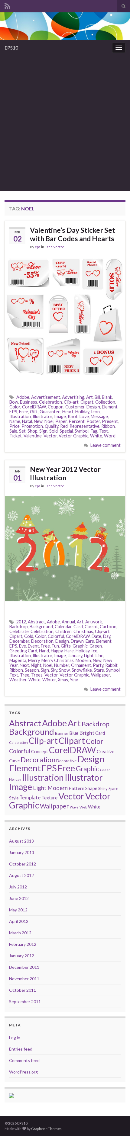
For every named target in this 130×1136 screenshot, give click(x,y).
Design (93, 406)
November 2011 (24, 978)
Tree (24, 674)
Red (64, 426)
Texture (49, 797)
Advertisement (45, 397)
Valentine (33, 435)
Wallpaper (100, 674)
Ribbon (108, 426)
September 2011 (25, 1001)
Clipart (86, 402)
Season (32, 670)
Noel (49, 421)
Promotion (32, 426)
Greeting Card (23, 650)
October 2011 (22, 990)
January (75, 655)
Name (14, 421)
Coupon (55, 406)
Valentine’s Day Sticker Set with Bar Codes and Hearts (72, 234)
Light (89, 655)
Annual (68, 621)
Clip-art (71, 402)
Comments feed (24, 1060)
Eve (22, 645)
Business (28, 402)
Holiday (82, 411)
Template (30, 797)
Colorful (56, 636)
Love (84, 416)
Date (96, 636)
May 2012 (18, 909)
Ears (90, 641)
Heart (67, 411)
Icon (95, 411)
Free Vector (54, 247)
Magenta (17, 660)
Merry (34, 660)
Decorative (66, 760)
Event (33, 645)
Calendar (63, 626)
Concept (39, 751)
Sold (53, 431)
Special (66, 431)
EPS (13, 411)
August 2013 (21, 840)
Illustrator (42, 416)
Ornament (81, 665)
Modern (83, 660)
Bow (13, 402)
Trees (37, 674)
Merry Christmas (57, 660)
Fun (55, 645)
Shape (91, 788)
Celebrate (19, 631)
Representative (84, 426)
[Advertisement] (65, 123)
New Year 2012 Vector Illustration (65, 473)
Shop (32, 431)
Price (14, 426)
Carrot (91, 626)
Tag (93, 431)
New (38, 421)
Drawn (77, 641)
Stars (99, 670)
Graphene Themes (46, 1128)
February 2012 (22, 944)
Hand (44, 650)
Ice (94, 650)
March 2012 (20, 932)
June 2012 (19, 898)
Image (60, 416)
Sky (54, 670)
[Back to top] (116, 1122)
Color (14, 406)
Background (41, 626)
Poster (93, 421)
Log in (14, 1037)
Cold (28, 636)
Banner (61, 733)
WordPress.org (23, 1071)
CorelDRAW (34, 406)
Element (110, 406)
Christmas (83, 631)
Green (95, 645)
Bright (86, 733)
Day (106, 636)
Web (83, 807)
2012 (21, 621)
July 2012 (18, 886)
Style (13, 797)
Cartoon (108, 626)
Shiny (103, 788)
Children (63, 631)
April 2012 (18, 921)
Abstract (36, 621)
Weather (18, 679)
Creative (105, 751)
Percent (77, 421)
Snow (64, 670)
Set (22, 431)
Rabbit (111, 665)
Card (78, 626)
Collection (105, 402)
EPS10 (11, 47)
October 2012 (22, 863)
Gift (34, 411)
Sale (13, 431)
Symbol (82, 431)
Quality (51, 426)
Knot (73, 416)
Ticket (15, 435)
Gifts (66, 645)
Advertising (73, 397)
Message (99, 416)
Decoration (42, 641)
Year (74, 679)
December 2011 (24, 967)
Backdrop (18, 626)
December (19, 641)
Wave (74, 807)
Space (113, 788)
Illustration (20, 416)
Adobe (22, 397)
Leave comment (105, 445)
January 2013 (21, 852)
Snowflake (82, 670)
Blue (73, 733)
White (96, 435)
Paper (61, 421)
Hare (69, 650)
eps (38, 247)
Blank (107, 397)
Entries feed (20, 1048)
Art (89, 397)
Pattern (76, 788)
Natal (27, 421)
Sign (43, 431)
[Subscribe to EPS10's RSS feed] (7, 5)
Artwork (93, 621)
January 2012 (21, 955)
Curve (14, 760)
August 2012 (21, 875)
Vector (50, 435)
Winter (49, 679)
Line (99, 655)
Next (24, 665)
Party (98, 665)
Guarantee (50, 411)
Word (109, 435)
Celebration (50, 402)
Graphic (80, 645)
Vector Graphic (73, 435)
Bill (97, 397)
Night (36, 665)
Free (23, 411)
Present (110, 421)
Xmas (63, 679)
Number (61, 665)
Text (103, 431)
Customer (75, 406)
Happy (57, 650)
